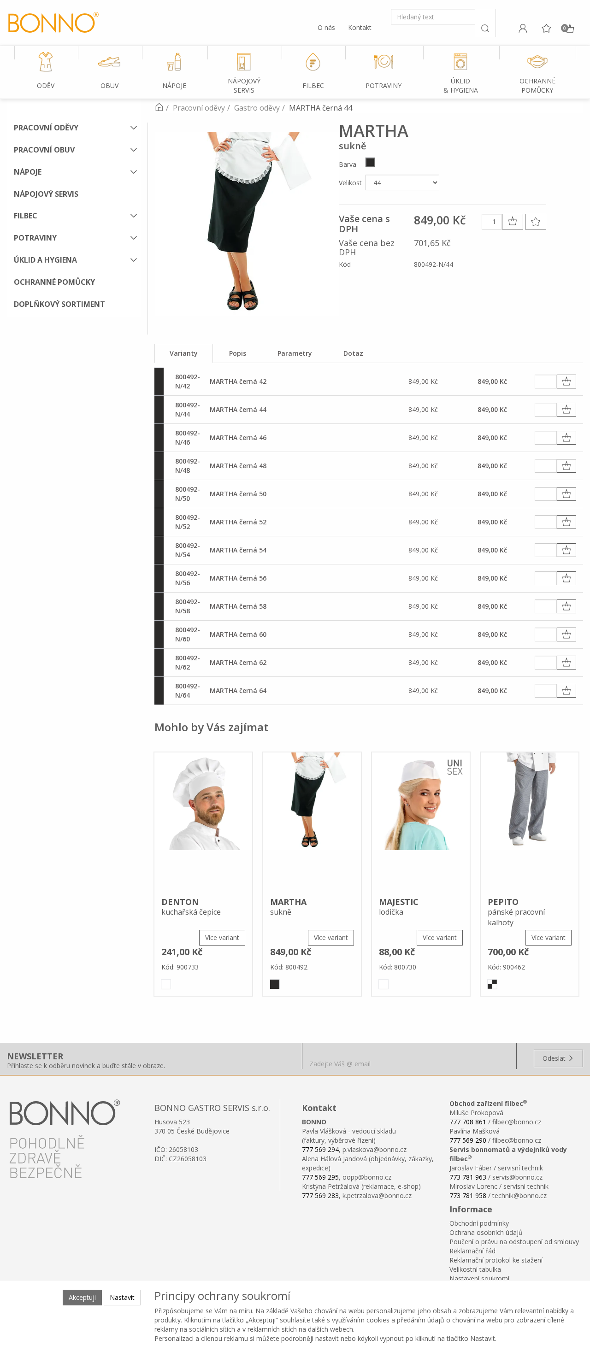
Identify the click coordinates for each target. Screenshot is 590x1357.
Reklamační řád (472, 1250)
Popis (237, 353)
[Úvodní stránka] (159, 108)
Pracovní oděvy (46, 128)
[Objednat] (566, 381)
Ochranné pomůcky (54, 282)
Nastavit (122, 1297)
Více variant (222, 937)
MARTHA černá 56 (238, 578)
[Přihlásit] (523, 28)
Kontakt (360, 27)
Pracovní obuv (44, 150)
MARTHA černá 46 (238, 437)
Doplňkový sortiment (59, 304)
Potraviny (35, 238)
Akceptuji (82, 1297)
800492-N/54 (187, 550)
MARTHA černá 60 (238, 634)
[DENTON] (203, 821)
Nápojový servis (46, 194)
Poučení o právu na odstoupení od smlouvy (514, 1241)
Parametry (294, 353)
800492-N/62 (187, 662)
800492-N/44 (187, 409)
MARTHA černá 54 (238, 550)
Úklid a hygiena (45, 260)
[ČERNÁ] (370, 162)
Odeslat (555, 1058)
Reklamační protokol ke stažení (496, 1260)
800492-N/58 (187, 606)
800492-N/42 (187, 381)
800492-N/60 (187, 634)
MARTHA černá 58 (238, 606)
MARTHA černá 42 (238, 381)
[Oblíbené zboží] (546, 28)
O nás (326, 27)
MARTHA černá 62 (238, 662)
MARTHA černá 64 (238, 690)
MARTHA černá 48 (238, 465)
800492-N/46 (187, 437)
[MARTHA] (312, 821)
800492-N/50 (187, 494)
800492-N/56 (187, 578)
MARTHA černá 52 (238, 521)
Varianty (184, 353)
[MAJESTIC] (421, 821)
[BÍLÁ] (166, 984)
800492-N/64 (187, 690)
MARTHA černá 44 (238, 409)
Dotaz (353, 353)
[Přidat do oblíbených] (535, 221)
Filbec (25, 216)
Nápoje (27, 172)
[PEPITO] (529, 821)
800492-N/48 (187, 466)
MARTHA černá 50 (238, 493)
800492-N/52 (187, 522)
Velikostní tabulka (475, 1269)
